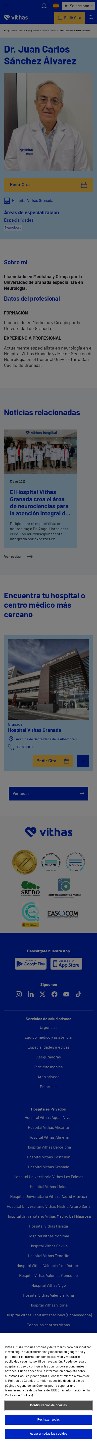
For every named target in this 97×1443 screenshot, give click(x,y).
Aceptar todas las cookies (48, 1433)
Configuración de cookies (48, 1405)
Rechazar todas (48, 1419)
